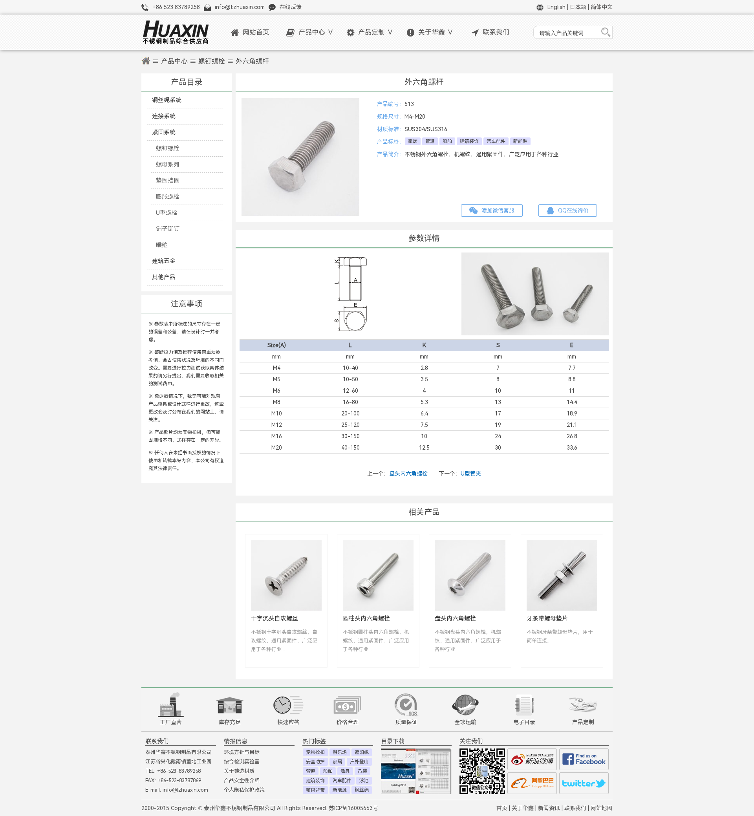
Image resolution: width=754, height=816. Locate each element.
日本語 (578, 7)
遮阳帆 (362, 752)
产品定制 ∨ (375, 32)
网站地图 (602, 808)
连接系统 (164, 116)
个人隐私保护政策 (244, 790)
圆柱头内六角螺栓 (366, 618)
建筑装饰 (469, 141)
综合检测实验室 (242, 762)
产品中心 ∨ (316, 32)
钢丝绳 (362, 790)
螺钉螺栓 (211, 61)
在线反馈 (291, 7)
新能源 (520, 141)
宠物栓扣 (315, 752)
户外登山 (359, 762)
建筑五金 (164, 261)
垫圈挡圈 (167, 180)
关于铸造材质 (239, 771)
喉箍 (162, 245)
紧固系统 (164, 132)
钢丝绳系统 (166, 100)
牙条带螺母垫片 (547, 618)
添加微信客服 (497, 210)
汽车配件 (496, 141)
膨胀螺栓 (167, 196)
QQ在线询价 (573, 210)
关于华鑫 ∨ (436, 32)
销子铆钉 (167, 228)
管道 (430, 141)
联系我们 (496, 32)
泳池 (364, 780)
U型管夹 (471, 473)
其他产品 (164, 277)
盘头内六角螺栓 (408, 473)
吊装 (362, 771)
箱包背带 (315, 790)
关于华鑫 (523, 808)
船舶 (447, 141)
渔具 (345, 771)
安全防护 (315, 762)
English (556, 7)
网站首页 (256, 32)
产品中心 (174, 61)
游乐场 (340, 752)
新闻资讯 (549, 808)
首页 (501, 808)
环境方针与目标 (242, 752)
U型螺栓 (167, 212)
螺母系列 (167, 164)
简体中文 (602, 7)
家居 (412, 141)
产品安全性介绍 (242, 780)
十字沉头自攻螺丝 (274, 618)
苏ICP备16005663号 (353, 808)
